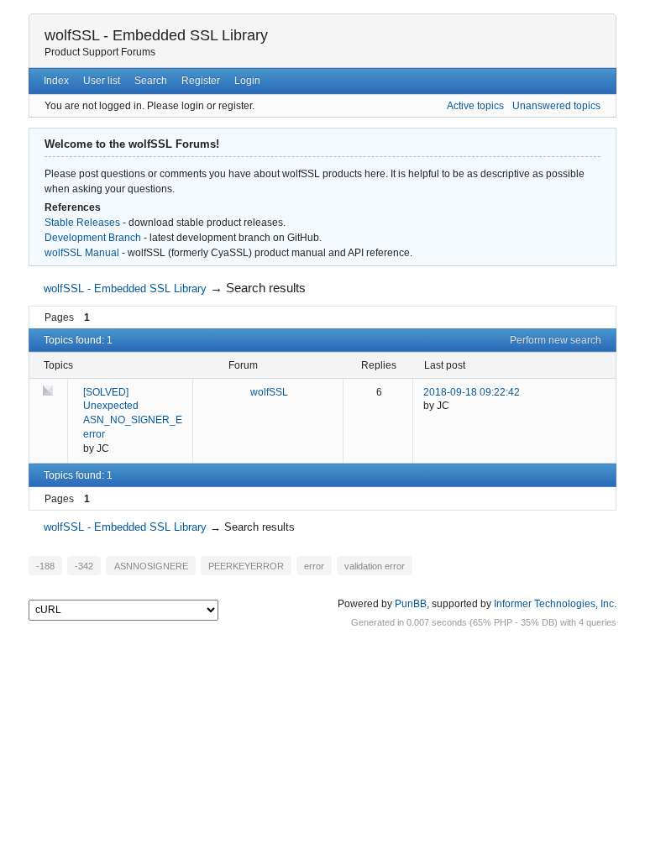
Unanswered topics (556, 106)
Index (56, 81)
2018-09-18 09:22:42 (471, 392)
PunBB (411, 604)
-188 (45, 566)
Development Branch (93, 238)
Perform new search (555, 340)
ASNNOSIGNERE (151, 566)
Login (247, 81)
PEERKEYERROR (246, 566)
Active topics (475, 106)
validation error (374, 566)
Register (200, 81)
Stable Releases (82, 222)
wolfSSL (269, 392)
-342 (84, 566)
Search (150, 81)
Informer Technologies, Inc (554, 604)
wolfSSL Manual (82, 253)
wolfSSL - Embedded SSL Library (156, 35)
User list (101, 81)
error (314, 566)
